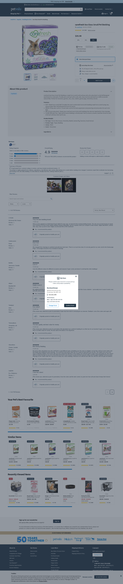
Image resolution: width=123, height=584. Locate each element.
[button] (76, 276)
